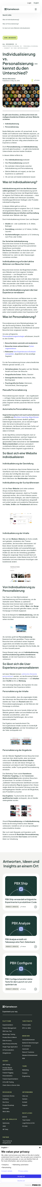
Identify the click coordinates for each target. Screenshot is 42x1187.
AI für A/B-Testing (8, 1082)
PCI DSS (24, 1126)
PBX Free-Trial (7, 1031)
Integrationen (7, 1053)
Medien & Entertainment (29, 1055)
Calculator (6, 1108)
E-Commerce (26, 1046)
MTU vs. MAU (26, 1028)
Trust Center (26, 1120)
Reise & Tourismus (28, 1052)
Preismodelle (26, 1025)
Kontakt (24, 1102)
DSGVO (24, 1117)
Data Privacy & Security (10, 1043)
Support (24, 1105)
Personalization (7, 1076)
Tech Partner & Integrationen (7, 1142)
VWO (4, 1126)
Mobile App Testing (9, 1034)
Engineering (26, 1076)
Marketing (25, 1070)
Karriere (24, 1099)
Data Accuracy (7, 1040)
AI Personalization (8, 1050)
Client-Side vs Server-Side (11, 1085)
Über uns (25, 1096)
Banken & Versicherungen (30, 1043)
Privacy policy (23, 1171)
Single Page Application (10, 1047)
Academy (6, 1099)
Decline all (21, 1181)
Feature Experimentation (10, 1079)
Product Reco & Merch (10, 1037)
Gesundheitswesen (28, 1039)
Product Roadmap (8, 1105)
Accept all (21, 1176)
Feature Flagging (8, 1073)
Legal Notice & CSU (28, 1123)
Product (24, 1073)
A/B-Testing (6, 1064)
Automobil (25, 1049)
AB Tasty (5, 1129)
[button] (36, 2)
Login (29, 3)
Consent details (6, 1171)
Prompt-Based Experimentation (8, 1068)
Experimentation (8, 1025)
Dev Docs (6, 1102)
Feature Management (9, 1028)
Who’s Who (6, 1111)
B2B (23, 1058)
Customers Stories (8, 1096)
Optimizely (6, 1123)
